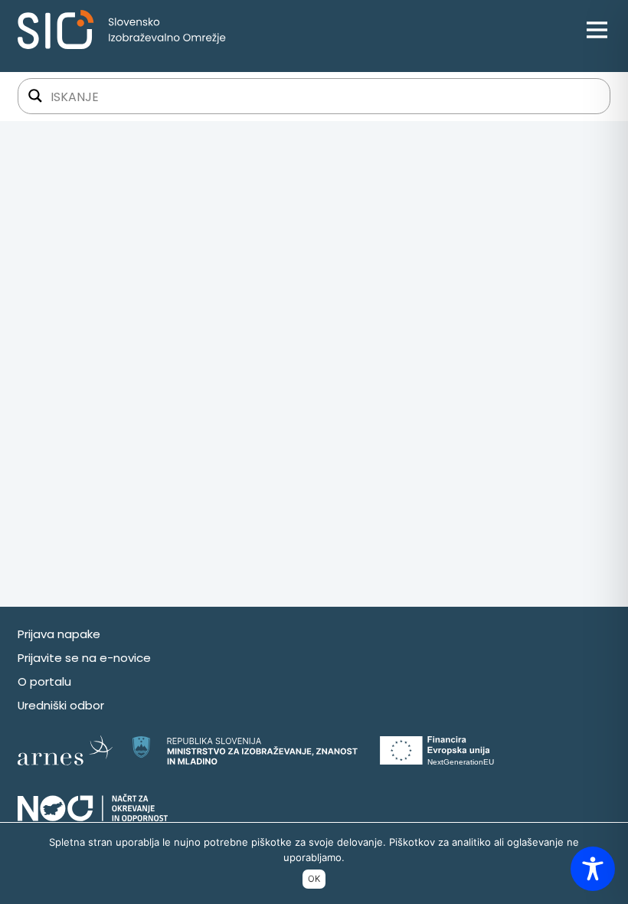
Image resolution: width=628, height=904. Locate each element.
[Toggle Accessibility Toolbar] (593, 869)
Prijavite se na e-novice (84, 658)
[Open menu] (597, 29)
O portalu (44, 681)
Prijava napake (59, 634)
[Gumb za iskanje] (35, 95)
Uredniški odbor (61, 705)
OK (314, 878)
